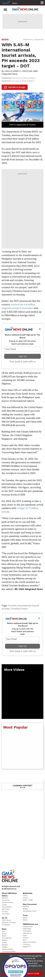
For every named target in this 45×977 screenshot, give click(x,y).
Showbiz (5, 945)
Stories (25, 920)
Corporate (26, 944)
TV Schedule (6, 925)
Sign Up (22, 356)
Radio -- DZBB (27, 900)
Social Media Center (29, 911)
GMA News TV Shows (9, 922)
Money (4, 933)
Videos (25, 895)
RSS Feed (26, 907)
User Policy (5, 914)
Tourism (12, 605)
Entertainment (27, 926)
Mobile (25, 909)
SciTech (4, 942)
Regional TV (27, 947)
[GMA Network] (6, 2)
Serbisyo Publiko (7, 949)
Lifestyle (4, 947)
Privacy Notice (7, 907)
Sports (4, 936)
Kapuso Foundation (29, 942)
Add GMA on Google (15, 87)
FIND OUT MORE (32, 974)
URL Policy (5, 909)
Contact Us (5, 900)
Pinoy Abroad (6, 938)
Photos (25, 898)
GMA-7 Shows (6, 920)
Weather (4, 940)
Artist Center (27, 929)
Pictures (25, 938)
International (27, 933)
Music (25, 940)
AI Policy (5, 911)
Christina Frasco (19, 608)
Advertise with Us (7, 902)
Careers (4, 905)
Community (27, 931)
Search (25, 918)
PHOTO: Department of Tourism (22, 125)
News (14, 3)
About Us (5, 898)
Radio (25, 935)
